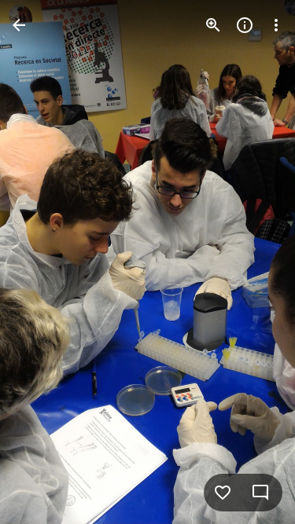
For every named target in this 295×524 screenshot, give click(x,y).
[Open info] (244, 25)
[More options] (276, 25)
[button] (44, 262)
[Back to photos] (19, 25)
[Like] (222, 492)
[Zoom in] (213, 25)
